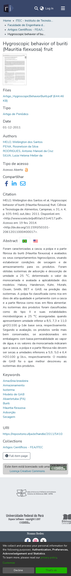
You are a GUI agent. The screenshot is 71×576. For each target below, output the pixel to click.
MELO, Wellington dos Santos (23, 142)
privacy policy (49, 557)
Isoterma (9, 390)
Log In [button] (49, 8)
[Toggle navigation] (63, 8)
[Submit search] (36, 8)
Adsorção (9, 412)
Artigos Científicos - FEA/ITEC (26, 30)
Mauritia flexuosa (14, 408)
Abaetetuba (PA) (14, 399)
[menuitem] (41, 8)
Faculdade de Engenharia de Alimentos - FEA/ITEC (26, 25)
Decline (18, 570)
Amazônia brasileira (15, 381)
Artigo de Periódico (15, 114)
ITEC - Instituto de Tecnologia (35, 21)
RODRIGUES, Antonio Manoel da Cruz (28, 151)
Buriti (6, 403)
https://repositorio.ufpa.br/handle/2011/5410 (32, 434)
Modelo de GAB (13, 394)
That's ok (51, 570)
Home (7, 21)
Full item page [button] (18, 456)
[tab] (24, 241)
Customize (9, 563)
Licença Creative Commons (27, 471)
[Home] (8, 8)
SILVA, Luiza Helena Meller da (22, 155)
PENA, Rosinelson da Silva (20, 146)
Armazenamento (14, 385)
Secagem (9, 417)
